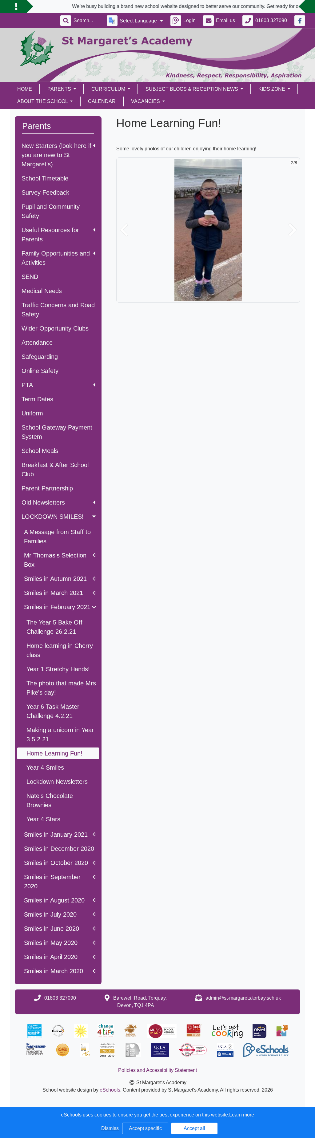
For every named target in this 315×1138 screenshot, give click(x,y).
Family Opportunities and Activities (56, 258)
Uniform (32, 413)
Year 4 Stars (43, 819)
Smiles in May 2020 (51, 942)
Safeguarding (40, 356)
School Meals (40, 450)
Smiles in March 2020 (53, 971)
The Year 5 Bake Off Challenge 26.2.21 (54, 627)
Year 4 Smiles (45, 767)
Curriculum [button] (108, 89)
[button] (124, 230)
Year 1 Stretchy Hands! (58, 669)
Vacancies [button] (146, 101)
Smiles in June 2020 (51, 928)
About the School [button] (43, 101)
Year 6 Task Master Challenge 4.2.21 (52, 711)
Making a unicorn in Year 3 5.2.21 (60, 735)
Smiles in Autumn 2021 (55, 578)
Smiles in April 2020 (51, 957)
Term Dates (37, 399)
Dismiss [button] (110, 1128)
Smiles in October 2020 (56, 862)
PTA (27, 385)
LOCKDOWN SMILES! (53, 516)
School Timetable (45, 178)
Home (24, 89)
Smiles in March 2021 (53, 592)
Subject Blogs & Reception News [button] (192, 89)
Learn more (241, 1114)
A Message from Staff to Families (57, 537)
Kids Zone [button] (272, 89)
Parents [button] (59, 89)
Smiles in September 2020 (52, 882)
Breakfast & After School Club (55, 470)
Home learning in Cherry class (59, 650)
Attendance (37, 342)
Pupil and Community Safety (51, 211)
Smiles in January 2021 (56, 834)
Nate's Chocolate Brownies (49, 800)
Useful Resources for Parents (50, 235)
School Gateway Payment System (57, 432)
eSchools (110, 1089)
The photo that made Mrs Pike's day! (61, 688)
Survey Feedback (45, 192)
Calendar (102, 101)
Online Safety (40, 370)
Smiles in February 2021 (57, 607)
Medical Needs (42, 290)
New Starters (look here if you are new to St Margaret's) (56, 155)
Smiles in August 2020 (54, 900)
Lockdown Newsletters (57, 781)
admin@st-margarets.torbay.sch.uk (243, 998)
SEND (30, 276)
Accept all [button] (194, 1128)
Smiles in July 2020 (50, 914)
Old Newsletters (43, 502)
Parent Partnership (47, 488)
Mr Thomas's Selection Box (55, 560)
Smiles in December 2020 (59, 848)
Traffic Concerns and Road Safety (58, 310)
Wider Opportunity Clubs (55, 328)
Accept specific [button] (145, 1128)
